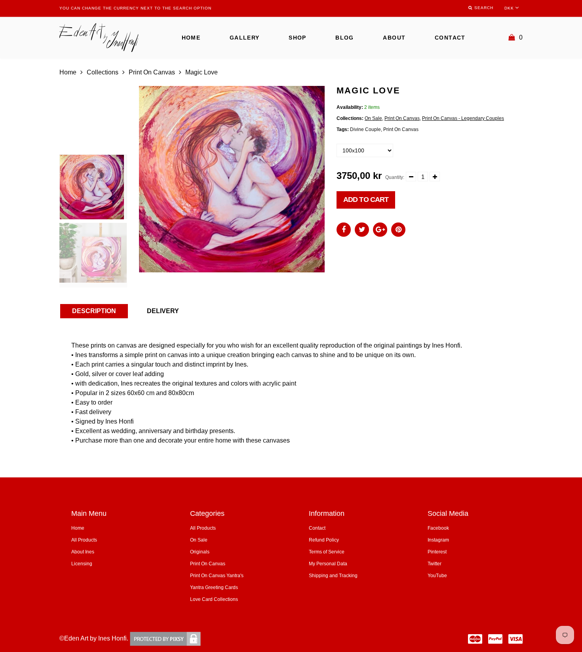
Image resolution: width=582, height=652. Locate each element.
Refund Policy (324, 540)
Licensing (81, 563)
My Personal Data (328, 563)
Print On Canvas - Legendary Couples (463, 118)
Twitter (434, 563)
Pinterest (437, 552)
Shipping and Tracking (333, 575)
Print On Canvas (152, 72)
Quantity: (394, 177)
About (394, 37)
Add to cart (365, 199)
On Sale (373, 118)
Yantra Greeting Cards (214, 587)
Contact (450, 37)
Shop (297, 37)
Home (191, 37)
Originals (199, 552)
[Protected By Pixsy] (165, 638)
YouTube (437, 575)
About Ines (82, 552)
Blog (344, 37)
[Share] (344, 229)
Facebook (438, 528)
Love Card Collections (214, 599)
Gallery (245, 37)
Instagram (438, 540)
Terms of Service (326, 552)
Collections (102, 72)
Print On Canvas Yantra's (216, 575)
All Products (84, 540)
